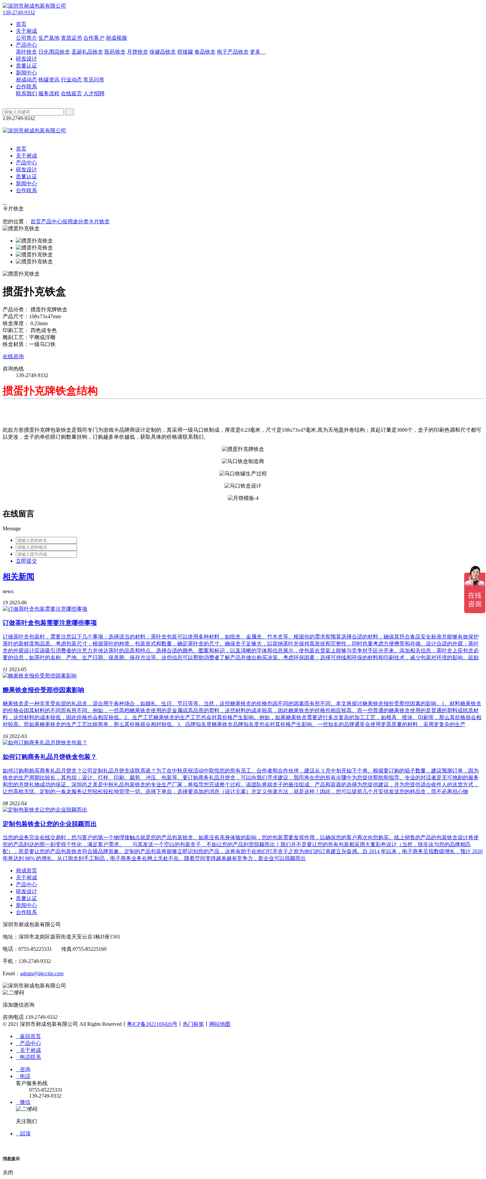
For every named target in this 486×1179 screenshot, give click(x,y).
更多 (258, 52)
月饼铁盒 (137, 52)
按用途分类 (75, 221)
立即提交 (26, 561)
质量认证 (26, 65)
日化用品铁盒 (54, 52)
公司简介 (26, 38)
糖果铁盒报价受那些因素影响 (43, 689)
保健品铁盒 (162, 52)
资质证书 (71, 38)
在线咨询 (13, 356)
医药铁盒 (115, 52)
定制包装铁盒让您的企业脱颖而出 (50, 823)
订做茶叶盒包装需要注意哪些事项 (50, 622)
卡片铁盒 (99, 221)
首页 (21, 24)
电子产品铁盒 (233, 52)
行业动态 (71, 79)
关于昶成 (26, 31)
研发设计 (26, 59)
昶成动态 (26, 79)
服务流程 (49, 93)
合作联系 (26, 86)
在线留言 (71, 93)
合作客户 (93, 38)
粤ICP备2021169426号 (152, 1024)
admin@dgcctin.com (41, 973)
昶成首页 (26, 870)
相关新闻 (18, 576)
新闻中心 (26, 72)
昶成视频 (116, 38)
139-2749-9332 (19, 12)
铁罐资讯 (49, 79)
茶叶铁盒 (26, 52)
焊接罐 (185, 52)
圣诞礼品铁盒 (87, 52)
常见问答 (93, 79)
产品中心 (26, 45)
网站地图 (219, 1024)
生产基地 (49, 38)
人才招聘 (93, 93)
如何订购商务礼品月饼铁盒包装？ (50, 756)
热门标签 (193, 1024)
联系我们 (26, 93)
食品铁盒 (205, 52)
